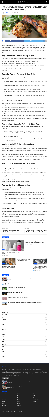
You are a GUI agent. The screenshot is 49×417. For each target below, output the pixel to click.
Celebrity (4, 322)
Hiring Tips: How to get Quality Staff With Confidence (18, 297)
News (3, 346)
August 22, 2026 (5, 284)
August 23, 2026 (11, 279)
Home (3, 341)
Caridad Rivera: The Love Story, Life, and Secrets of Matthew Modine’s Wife (22, 386)
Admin (6, 12)
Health (3, 339)
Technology (5, 354)
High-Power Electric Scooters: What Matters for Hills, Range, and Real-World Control (24, 302)
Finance (3, 332)
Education (4, 327)
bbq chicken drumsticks (26, 147)
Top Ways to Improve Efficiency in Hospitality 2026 (12, 283)
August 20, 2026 (29, 244)
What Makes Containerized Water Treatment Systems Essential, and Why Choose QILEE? (40, 267)
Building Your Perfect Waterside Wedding (15, 292)
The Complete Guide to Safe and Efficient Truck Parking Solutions (20, 381)
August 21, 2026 (5, 255)
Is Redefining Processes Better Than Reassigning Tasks (23, 260)
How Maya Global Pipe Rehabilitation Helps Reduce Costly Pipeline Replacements (36, 241)
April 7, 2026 (10, 382)
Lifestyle (4, 344)
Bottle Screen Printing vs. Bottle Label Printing (11, 252)
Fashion (3, 329)
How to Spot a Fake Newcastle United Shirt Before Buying (19, 278)
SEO (2, 349)
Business (4, 319)
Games (3, 334)
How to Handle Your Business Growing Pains (16, 287)
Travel (3, 356)
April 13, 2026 (13, 12)
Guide (3, 336)
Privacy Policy (13, 411)
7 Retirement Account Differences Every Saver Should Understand (8, 267)
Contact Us (20, 411)
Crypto (3, 324)
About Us (7, 411)
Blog (18, 12)
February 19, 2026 (11, 387)
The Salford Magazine (8, 414)
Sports (3, 351)
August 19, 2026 (37, 270)
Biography (4, 314)
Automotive (5, 312)
